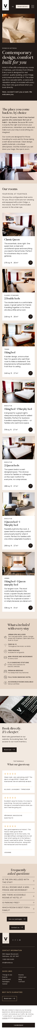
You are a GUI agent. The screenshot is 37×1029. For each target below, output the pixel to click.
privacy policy (18, 1018)
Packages (6, 981)
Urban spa (22, 977)
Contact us (15, 927)
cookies (5, 1018)
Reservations (23, 6)
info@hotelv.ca (7, 963)
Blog (20, 979)
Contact (21, 981)
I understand (18, 1025)
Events (5, 977)
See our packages (15, 919)
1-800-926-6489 (8, 959)
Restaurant (6, 979)
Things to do (7, 975)
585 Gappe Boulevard (10, 954)
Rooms (21, 975)
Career (5, 984)
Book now (7, 750)
